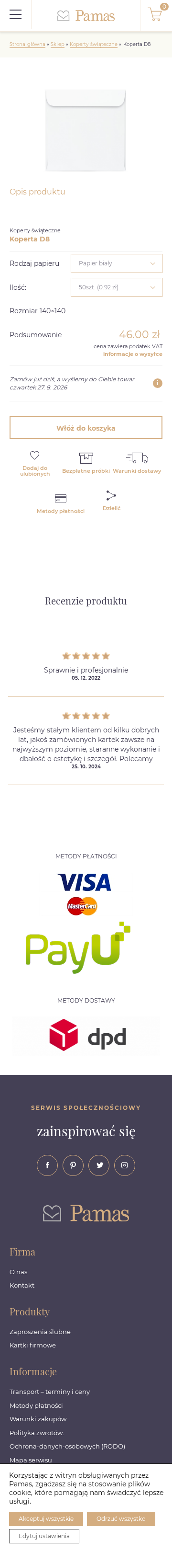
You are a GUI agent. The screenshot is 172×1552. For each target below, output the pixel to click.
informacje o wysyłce (132, 354)
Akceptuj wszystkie (46, 1518)
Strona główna (27, 44)
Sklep (57, 44)
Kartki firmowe (33, 1345)
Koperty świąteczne (94, 44)
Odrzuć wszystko (121, 1518)
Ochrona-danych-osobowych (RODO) (67, 1446)
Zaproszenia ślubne (40, 1331)
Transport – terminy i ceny (50, 1391)
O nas (18, 1272)
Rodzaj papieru (34, 263)
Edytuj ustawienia (44, 1536)
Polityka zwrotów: (37, 1433)
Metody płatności (36, 1405)
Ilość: (18, 287)
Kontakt (22, 1285)
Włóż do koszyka (86, 428)
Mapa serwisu (31, 1460)
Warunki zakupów (38, 1419)
